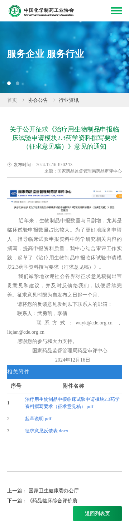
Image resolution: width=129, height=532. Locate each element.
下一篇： (17, 500)
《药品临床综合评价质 (52, 500)
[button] (9, 83)
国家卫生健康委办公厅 (54, 490)
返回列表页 (97, 513)
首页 (12, 100)
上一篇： (17, 490)
